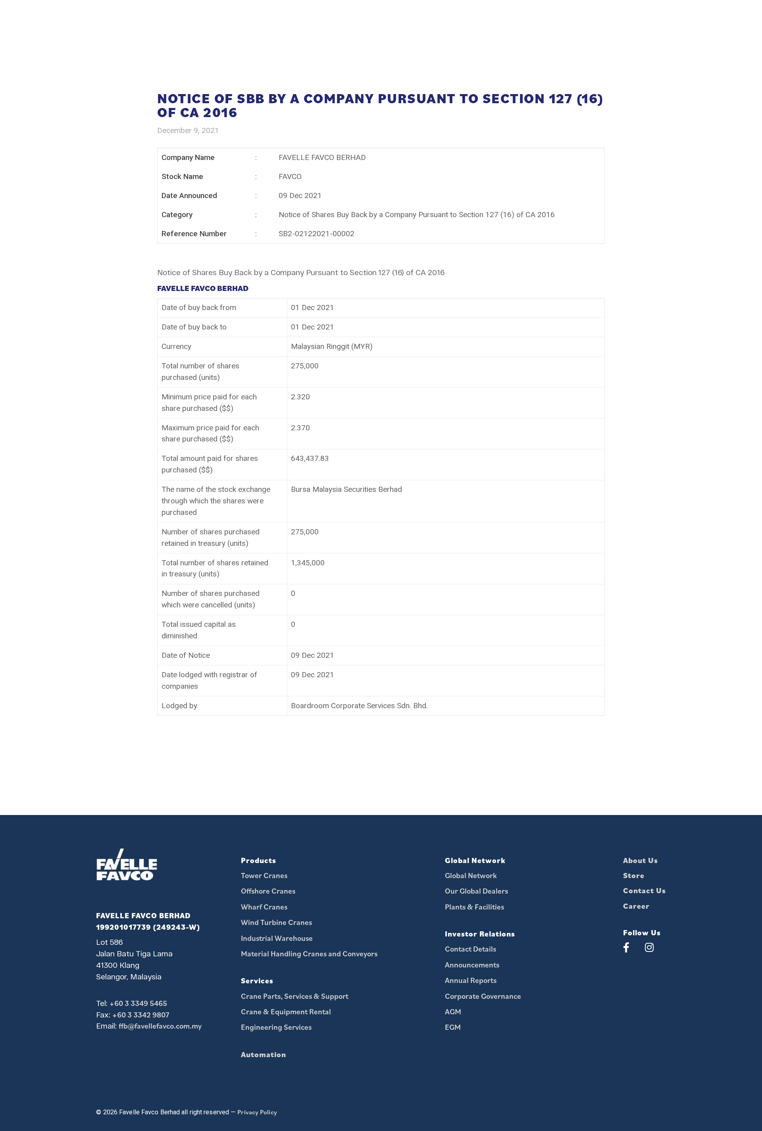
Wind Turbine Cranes (276, 922)
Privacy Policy (257, 1112)
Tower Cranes (264, 875)
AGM (453, 1011)
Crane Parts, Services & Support (294, 996)
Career (636, 906)
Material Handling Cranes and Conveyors (309, 953)
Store (634, 875)
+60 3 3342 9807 (140, 1014)
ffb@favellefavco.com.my (160, 1026)
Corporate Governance (483, 996)
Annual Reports (470, 980)
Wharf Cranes (264, 906)
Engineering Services (276, 1027)
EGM (453, 1027)
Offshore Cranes (268, 891)
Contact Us (644, 890)
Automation (263, 1054)
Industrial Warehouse (277, 938)
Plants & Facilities (474, 906)
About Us (640, 860)
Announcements (472, 964)
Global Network (471, 875)
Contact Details (470, 949)
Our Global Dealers (476, 891)
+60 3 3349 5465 (138, 1003)
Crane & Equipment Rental (286, 1011)
